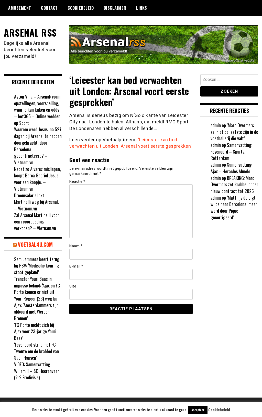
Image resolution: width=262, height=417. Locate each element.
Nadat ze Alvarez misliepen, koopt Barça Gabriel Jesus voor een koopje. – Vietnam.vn (37, 179)
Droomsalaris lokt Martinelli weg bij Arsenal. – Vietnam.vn (36, 202)
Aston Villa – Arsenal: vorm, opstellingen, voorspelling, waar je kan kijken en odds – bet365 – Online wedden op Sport (37, 109)
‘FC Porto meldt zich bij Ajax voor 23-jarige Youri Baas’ (35, 331)
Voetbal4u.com (35, 244)
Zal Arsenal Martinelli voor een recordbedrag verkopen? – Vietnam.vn (36, 221)
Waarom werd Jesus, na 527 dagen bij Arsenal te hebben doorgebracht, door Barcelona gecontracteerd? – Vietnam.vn (38, 146)
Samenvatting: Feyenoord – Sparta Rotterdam (231, 151)
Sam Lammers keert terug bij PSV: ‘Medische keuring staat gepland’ (36, 265)
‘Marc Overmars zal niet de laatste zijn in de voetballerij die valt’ (234, 132)
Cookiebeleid (81, 8)
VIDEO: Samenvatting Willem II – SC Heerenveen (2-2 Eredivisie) (37, 371)
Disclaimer (115, 8)
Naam (75, 246)
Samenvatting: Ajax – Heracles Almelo (231, 168)
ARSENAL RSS (30, 32)
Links (141, 8)
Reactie (77, 181)
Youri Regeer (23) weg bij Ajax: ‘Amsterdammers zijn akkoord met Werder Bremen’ (36, 308)
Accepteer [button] (197, 409)
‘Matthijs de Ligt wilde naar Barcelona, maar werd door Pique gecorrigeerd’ (234, 207)
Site (72, 286)
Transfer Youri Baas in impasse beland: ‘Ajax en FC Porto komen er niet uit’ (37, 285)
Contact (49, 8)
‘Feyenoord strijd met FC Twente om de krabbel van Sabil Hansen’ (36, 351)
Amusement (19, 8)
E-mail (76, 266)
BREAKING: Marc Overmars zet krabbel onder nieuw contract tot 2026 (234, 184)
